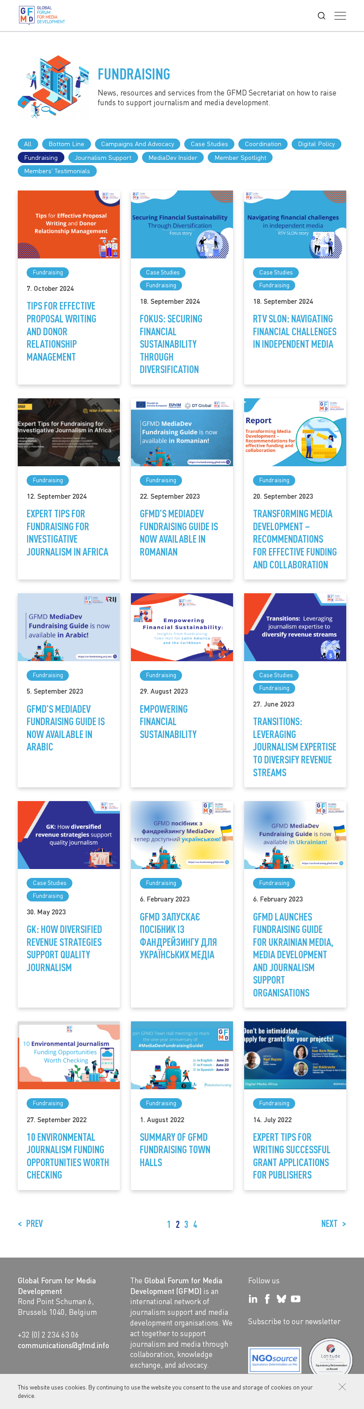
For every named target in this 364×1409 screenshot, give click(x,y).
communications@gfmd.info (63, 1345)
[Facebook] (267, 1299)
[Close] (342, 1387)
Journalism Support (103, 157)
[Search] (321, 16)
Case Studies (209, 143)
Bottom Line (66, 143)
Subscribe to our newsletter (294, 1321)
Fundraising (41, 157)
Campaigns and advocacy (137, 143)
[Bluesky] (281, 1299)
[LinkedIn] (253, 1299)
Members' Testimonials (57, 171)
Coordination (263, 143)
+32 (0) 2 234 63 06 (48, 1334)
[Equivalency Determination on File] (274, 1360)
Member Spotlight (240, 157)
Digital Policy (316, 143)
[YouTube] (296, 1299)
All (28, 143)
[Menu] (340, 15)
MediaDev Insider (173, 157)
